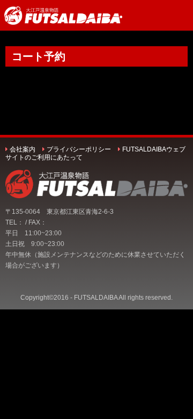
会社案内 (22, 149)
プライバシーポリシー (79, 149)
